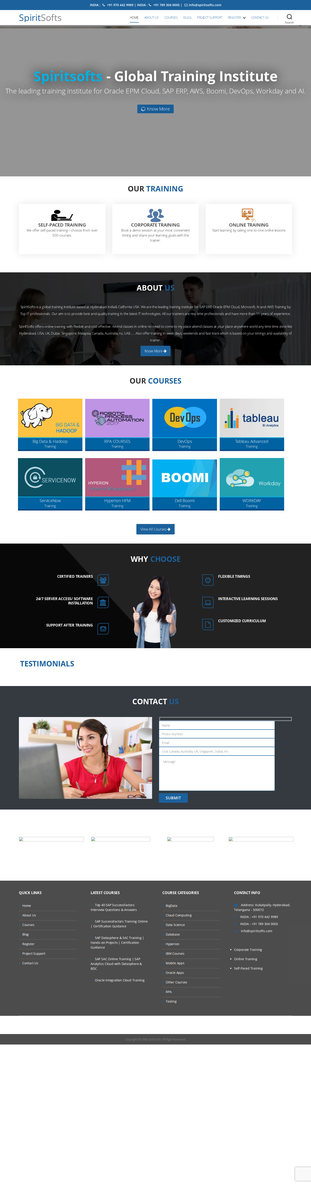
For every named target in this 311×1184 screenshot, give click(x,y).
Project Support (209, 17)
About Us (151, 17)
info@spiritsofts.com (205, 5)
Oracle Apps (175, 972)
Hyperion (172, 944)
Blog (187, 17)
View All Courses (153, 529)
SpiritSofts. (155, 1039)
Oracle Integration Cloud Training (120, 980)
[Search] (289, 17)
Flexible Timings (234, 576)
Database (173, 934)
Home (134, 17)
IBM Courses (175, 953)
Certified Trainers (75, 576)
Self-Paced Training (62, 225)
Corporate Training (155, 225)
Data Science (175, 925)
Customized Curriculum (242, 620)
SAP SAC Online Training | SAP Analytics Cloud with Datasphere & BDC (116, 964)
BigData (171, 905)
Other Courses (176, 982)
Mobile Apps (175, 963)
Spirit (40, 17)
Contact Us (260, 17)
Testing (171, 1001)
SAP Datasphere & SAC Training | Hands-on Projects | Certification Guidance (117, 942)
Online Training (249, 225)
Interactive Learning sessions (248, 598)
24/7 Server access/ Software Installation (64, 601)
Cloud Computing (179, 915)
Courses (171, 17)
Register (234, 17)
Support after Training (69, 625)
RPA (168, 992)
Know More (158, 109)
